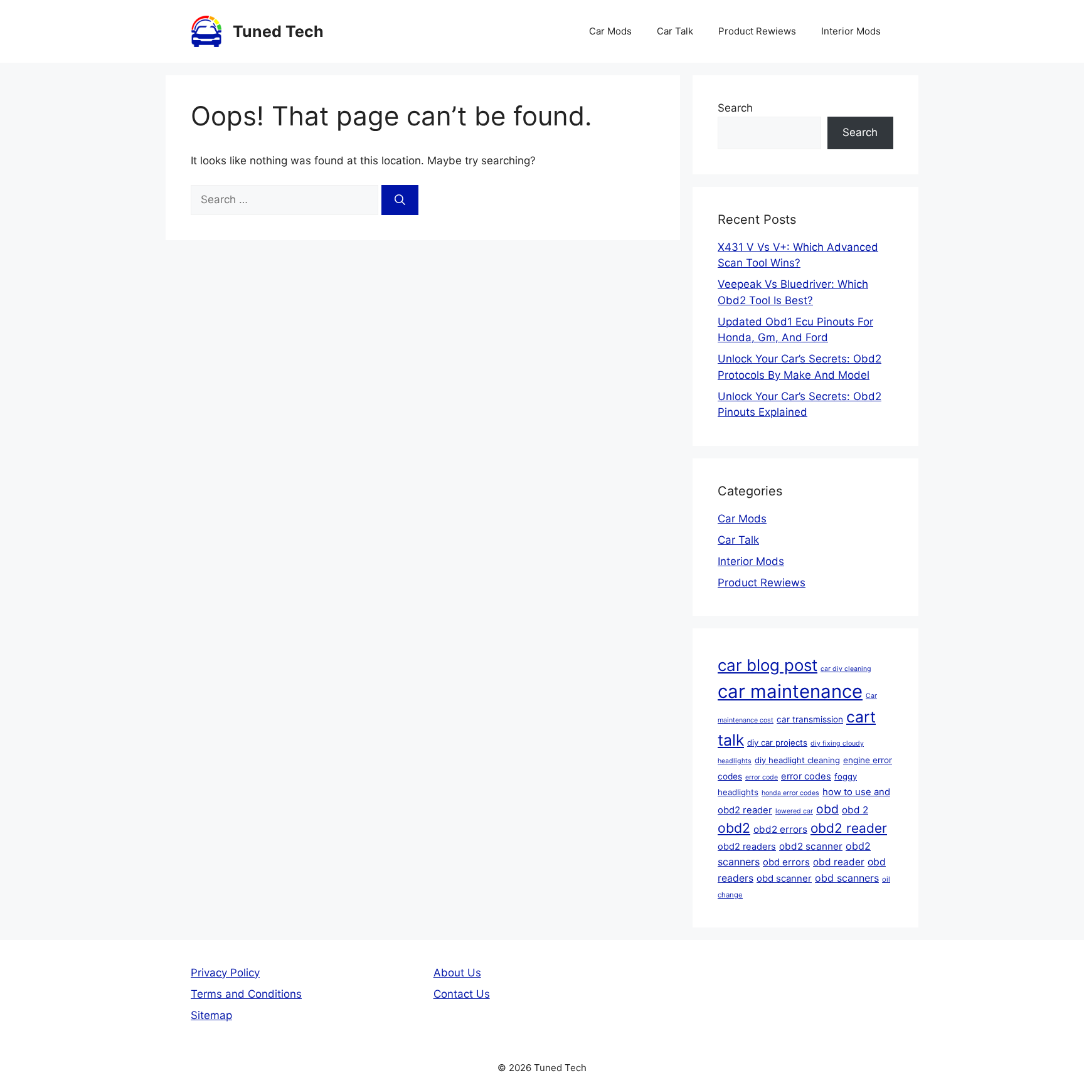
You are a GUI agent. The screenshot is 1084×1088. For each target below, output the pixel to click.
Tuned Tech (278, 31)
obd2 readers (747, 846)
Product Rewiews (757, 31)
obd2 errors (780, 829)
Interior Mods (851, 31)
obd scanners (847, 878)
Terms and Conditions (246, 994)
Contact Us (461, 994)
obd (827, 808)
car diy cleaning (846, 669)
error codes (806, 776)
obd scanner (784, 878)
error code (761, 777)
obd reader (838, 862)
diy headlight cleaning (797, 760)
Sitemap (211, 1015)
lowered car (794, 811)
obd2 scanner (810, 846)
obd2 (734, 828)
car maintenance (790, 691)
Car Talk (675, 31)
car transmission (810, 719)
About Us (457, 972)
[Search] (399, 200)
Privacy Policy (225, 972)
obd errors (786, 862)
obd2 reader (848, 828)
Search (735, 108)
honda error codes (790, 793)
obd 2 (855, 810)
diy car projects (777, 742)
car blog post (767, 665)
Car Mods (610, 31)
